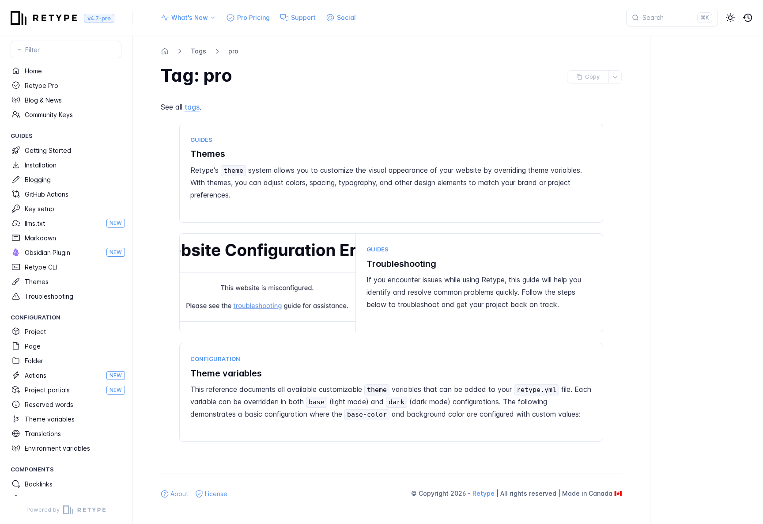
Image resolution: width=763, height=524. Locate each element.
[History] (748, 18)
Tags (198, 51)
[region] (66, 280)
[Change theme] (730, 18)
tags (192, 107)
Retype (483, 493)
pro (233, 51)
